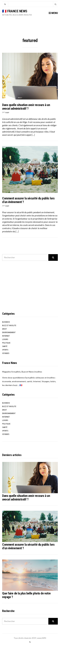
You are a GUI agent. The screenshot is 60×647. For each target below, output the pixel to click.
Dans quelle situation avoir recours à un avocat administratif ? (26, 106)
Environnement (9, 332)
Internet (6, 336)
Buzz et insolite (9, 325)
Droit (4, 329)
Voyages (5, 353)
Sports (5, 350)
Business (6, 322)
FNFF (7, 113)
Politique (6, 343)
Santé (4, 346)
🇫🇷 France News (14, 11)
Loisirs (5, 339)
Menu (54, 12)
